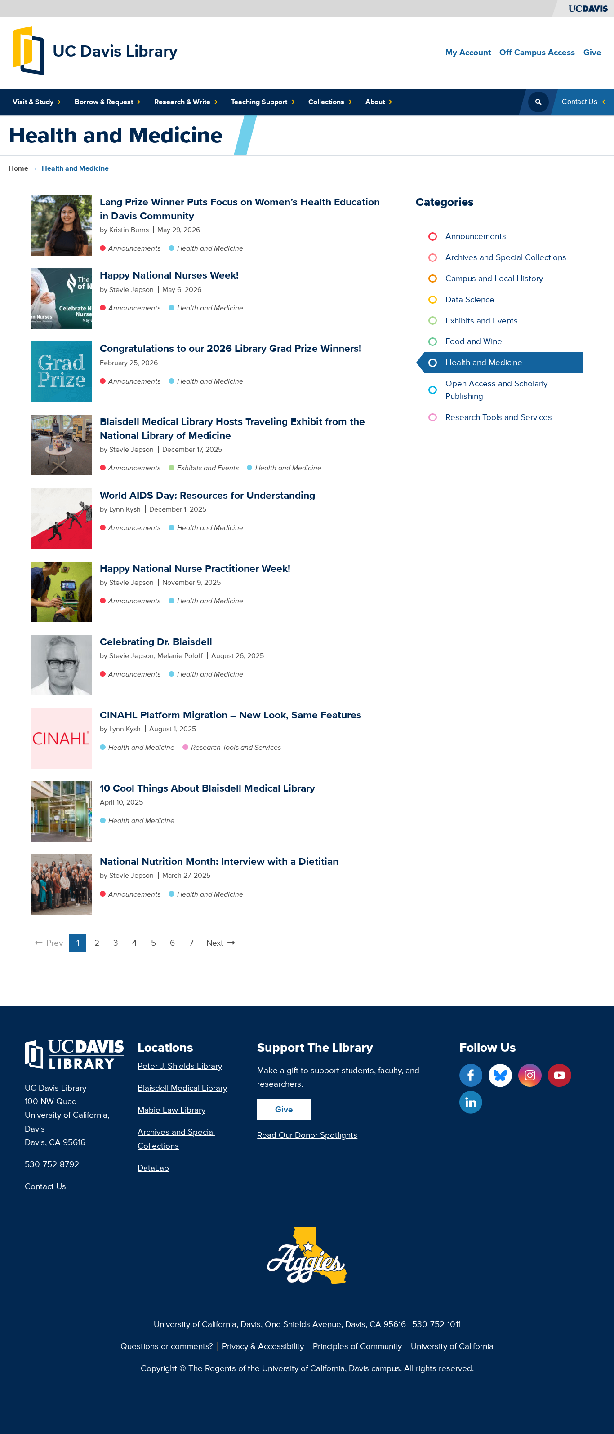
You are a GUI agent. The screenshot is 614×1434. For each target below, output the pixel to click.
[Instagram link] (529, 1075)
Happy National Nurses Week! (169, 275)
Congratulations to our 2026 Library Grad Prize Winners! (230, 348)
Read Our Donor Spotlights (307, 1135)
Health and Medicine (210, 248)
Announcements (134, 248)
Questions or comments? (166, 1346)
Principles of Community (357, 1346)
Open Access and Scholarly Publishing (496, 389)
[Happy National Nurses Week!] (61, 298)
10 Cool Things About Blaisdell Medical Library (207, 788)
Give (284, 1109)
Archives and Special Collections (505, 257)
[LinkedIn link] (470, 1102)
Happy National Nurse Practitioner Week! (195, 568)
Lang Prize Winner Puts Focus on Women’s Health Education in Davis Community (240, 208)
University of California (452, 1346)
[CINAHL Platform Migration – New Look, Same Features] (61, 738)
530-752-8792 (52, 1164)
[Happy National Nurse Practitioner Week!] (61, 592)
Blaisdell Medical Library (182, 1088)
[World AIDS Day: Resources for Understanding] (61, 518)
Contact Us (45, 1186)
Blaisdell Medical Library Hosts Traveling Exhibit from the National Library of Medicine (232, 428)
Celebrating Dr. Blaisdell (156, 641)
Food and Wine (473, 341)
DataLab (153, 1168)
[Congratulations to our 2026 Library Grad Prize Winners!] (61, 371)
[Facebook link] (470, 1075)
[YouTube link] (559, 1075)
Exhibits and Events (208, 467)
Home (18, 168)
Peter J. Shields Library (180, 1066)
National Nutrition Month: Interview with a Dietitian (219, 861)
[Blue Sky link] (500, 1075)
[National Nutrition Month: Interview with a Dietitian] (61, 884)
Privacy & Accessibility (263, 1346)
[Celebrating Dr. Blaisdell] (61, 665)
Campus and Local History (494, 278)
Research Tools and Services (236, 747)
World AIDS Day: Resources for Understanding (207, 495)
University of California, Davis (207, 1324)
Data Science (469, 299)
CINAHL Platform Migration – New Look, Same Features (230, 714)
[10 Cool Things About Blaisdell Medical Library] (61, 811)
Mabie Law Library (171, 1110)
